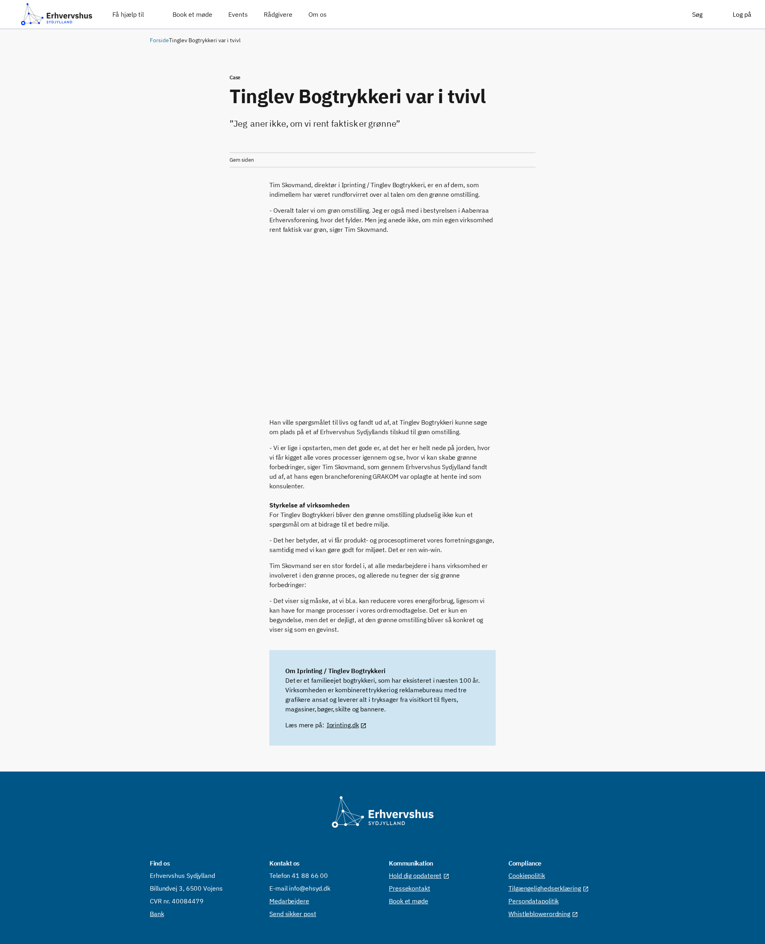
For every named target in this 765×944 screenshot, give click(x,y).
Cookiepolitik (526, 875)
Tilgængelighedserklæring (544, 888)
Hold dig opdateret (415, 875)
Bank (157, 914)
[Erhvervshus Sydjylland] (56, 14)
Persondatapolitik (533, 901)
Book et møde (408, 901)
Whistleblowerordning (539, 914)
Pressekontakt (409, 888)
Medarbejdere (289, 901)
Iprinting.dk (343, 725)
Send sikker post (292, 914)
